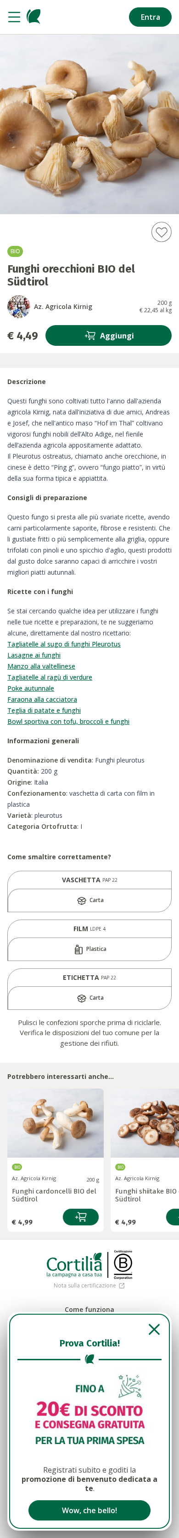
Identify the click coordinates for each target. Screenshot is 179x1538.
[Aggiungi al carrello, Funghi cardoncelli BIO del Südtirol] (81, 1217)
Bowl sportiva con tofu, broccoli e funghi (68, 721)
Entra (150, 17)
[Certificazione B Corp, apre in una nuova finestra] (123, 1265)
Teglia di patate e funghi (44, 710)
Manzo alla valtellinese (41, 666)
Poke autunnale (30, 688)
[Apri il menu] (14, 17)
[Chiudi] (89, 1329)
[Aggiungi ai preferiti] (161, 231)
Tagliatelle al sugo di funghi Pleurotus (64, 644)
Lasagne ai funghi (34, 655)
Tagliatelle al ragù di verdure (49, 677)
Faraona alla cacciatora (42, 699)
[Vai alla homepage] (33, 17)
